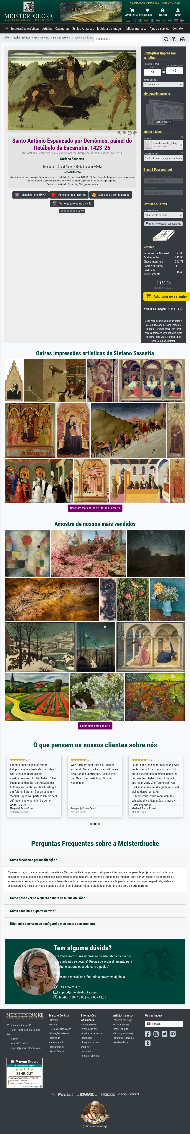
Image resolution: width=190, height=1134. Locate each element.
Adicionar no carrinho (169, 296)
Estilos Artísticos (83, 28)
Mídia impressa (136, 28)
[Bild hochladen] (182, 39)
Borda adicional (150, 79)
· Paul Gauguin (120, 1029)
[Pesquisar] (166, 39)
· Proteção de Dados (59, 1033)
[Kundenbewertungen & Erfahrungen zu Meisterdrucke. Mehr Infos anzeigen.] (24, 1073)
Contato (177, 28)
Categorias (62, 28)
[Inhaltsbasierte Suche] (174, 39)
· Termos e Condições (60, 1029)
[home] (7, 28)
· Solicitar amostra (90, 1055)
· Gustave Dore (120, 1042)
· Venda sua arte (89, 1029)
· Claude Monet (121, 1024)
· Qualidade (87, 1038)
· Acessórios (87, 1051)
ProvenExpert (28, 808)
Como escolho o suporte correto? (33, 911)
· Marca (53, 1024)
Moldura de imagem (110, 28)
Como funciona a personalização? (33, 860)
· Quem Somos (56, 1051)
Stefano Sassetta (72, 159)
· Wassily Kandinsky (123, 1033)
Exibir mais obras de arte (95, 726)
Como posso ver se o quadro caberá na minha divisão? (47, 898)
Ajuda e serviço (159, 28)
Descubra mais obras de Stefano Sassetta (95, 508)
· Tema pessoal (88, 1024)
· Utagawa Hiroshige (123, 1038)
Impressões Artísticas (25, 28)
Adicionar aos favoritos (71, 194)
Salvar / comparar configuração (164, 223)
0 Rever (80, 211)
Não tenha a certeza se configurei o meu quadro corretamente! (53, 924)
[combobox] (163, 84)
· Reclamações (56, 1046)
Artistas (47, 28)
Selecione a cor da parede (113, 194)
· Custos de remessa (91, 1033)
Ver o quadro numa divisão (74, 203)
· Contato (53, 1020)
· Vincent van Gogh (122, 1020)
